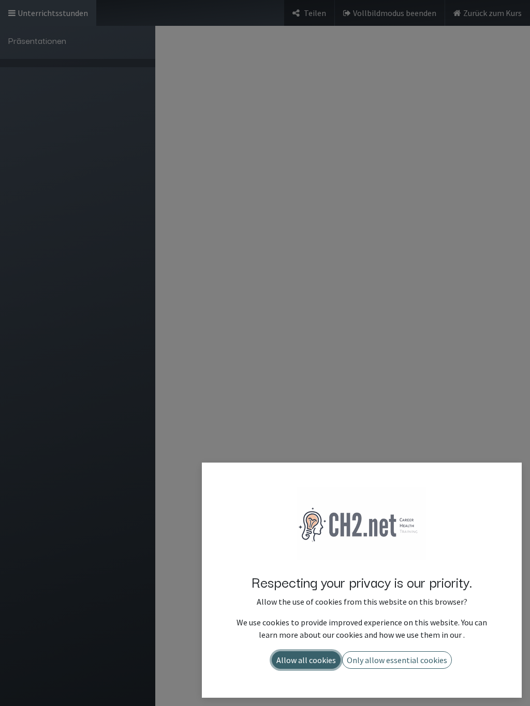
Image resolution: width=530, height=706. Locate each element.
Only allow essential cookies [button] (397, 660)
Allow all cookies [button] (306, 660)
